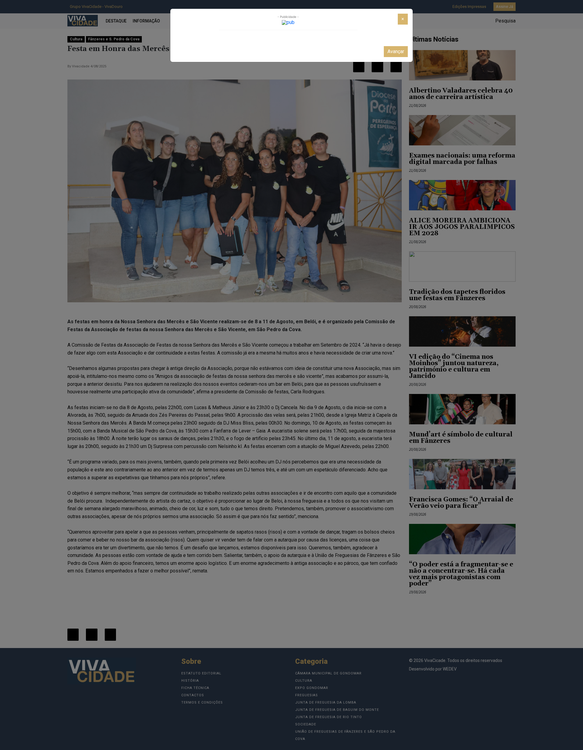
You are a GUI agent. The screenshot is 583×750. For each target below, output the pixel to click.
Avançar (395, 51)
